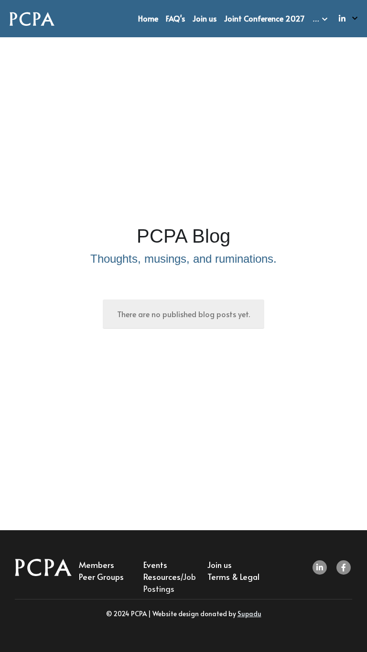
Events (155, 564)
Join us (219, 564)
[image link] (32, 18)
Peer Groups (101, 576)
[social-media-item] (320, 567)
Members (96, 564)
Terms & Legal (233, 576)
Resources (161, 576)
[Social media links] (342, 18)
